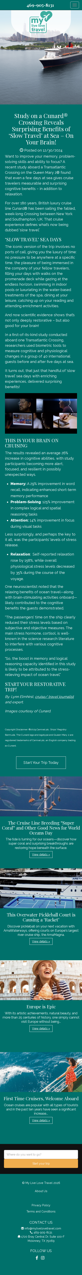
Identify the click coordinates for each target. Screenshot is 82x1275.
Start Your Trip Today (41, 762)
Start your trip (41, 1163)
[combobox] (41, 1154)
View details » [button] (41, 854)
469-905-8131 (40, 5)
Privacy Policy (41, 1205)
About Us (41, 1191)
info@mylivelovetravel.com (43, 1228)
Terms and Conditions (41, 1211)
